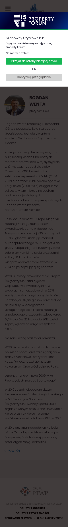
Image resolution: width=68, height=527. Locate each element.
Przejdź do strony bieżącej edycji (34, 61)
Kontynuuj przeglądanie (34, 77)
